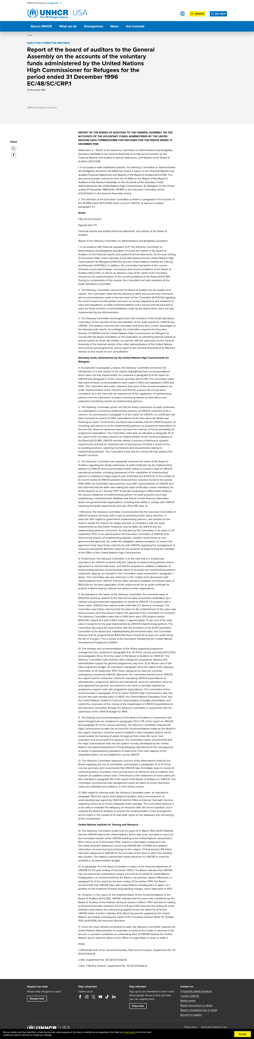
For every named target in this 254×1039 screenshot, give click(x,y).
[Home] (47, 13)
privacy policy (129, 1032)
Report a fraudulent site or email (198, 1010)
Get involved (135, 26)
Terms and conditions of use (214, 1026)
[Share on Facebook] (13, 154)
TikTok (107, 997)
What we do (68, 26)
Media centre (187, 1000)
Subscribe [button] (138, 1006)
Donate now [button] (37, 998)
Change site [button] (52, 2)
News (114, 26)
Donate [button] (199, 13)
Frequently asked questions (196, 991)
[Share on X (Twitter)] (13, 148)
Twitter (94, 997)
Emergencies (93, 26)
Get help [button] (220, 13)
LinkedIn (114, 997)
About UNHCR (41, 26)
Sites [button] (182, 13)
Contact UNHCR (189, 996)
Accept (242, 1034)
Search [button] (173, 13)
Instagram (87, 997)
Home (29, 35)
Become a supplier (191, 1014)
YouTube (100, 997)
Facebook (80, 997)
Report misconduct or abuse (196, 1005)
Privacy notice (190, 1026)
